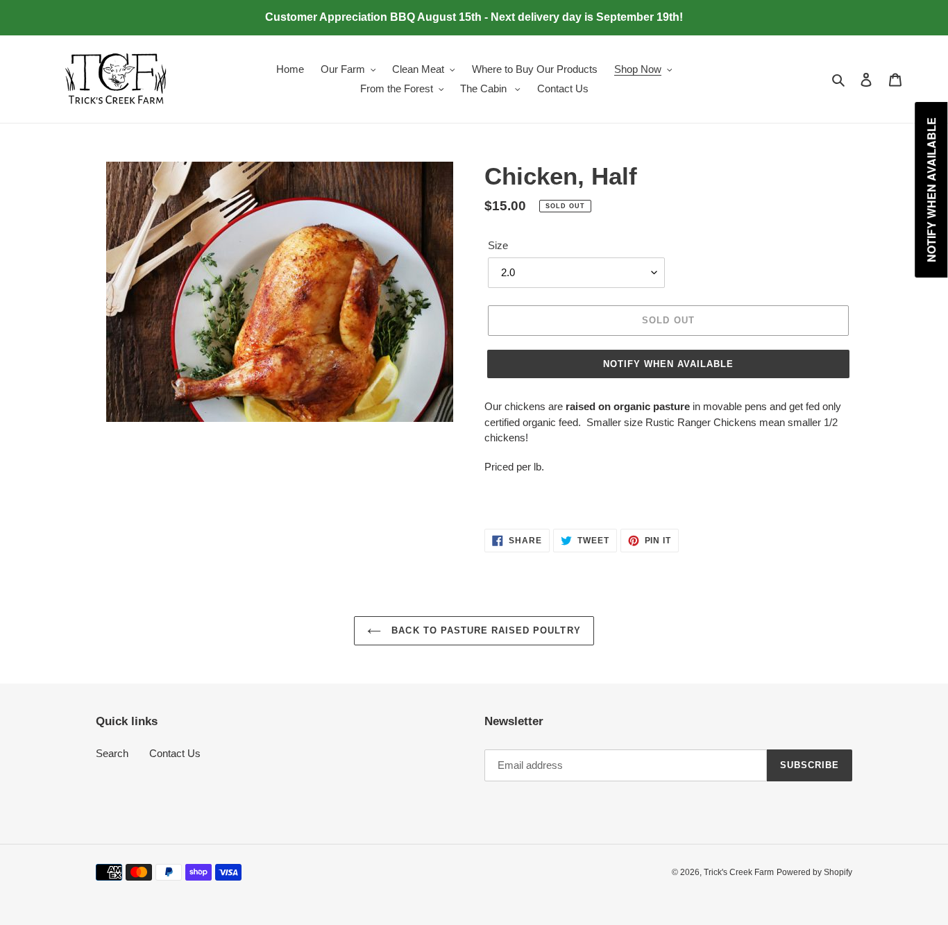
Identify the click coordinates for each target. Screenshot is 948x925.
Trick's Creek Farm (739, 872)
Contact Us (175, 753)
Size (498, 245)
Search (112, 753)
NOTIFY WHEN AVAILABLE (668, 364)
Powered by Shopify (814, 872)
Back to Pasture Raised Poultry (484, 630)
